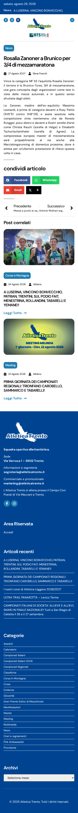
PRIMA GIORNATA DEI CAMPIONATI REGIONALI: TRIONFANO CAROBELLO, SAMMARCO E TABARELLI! (33, 386)
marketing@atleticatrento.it (24, 483)
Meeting (10, 365)
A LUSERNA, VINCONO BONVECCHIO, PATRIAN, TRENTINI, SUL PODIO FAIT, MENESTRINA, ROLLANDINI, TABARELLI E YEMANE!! (35, 298)
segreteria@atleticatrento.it (24, 472)
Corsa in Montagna (17, 275)
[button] (17, 180)
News (8, 48)
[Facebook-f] (6, 20)
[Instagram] (12, 20)
